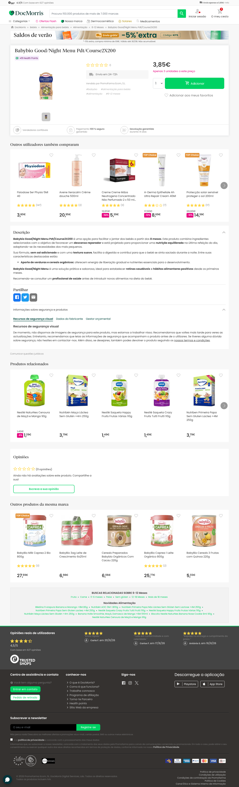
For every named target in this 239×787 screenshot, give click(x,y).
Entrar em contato (25, 689)
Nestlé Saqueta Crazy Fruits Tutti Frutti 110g (121, 610)
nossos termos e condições (192, 340)
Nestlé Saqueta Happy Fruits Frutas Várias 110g (175, 610)
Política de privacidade (213, 772)
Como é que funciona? (84, 687)
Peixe (109, 597)
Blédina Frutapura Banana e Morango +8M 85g (61, 607)
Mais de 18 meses (158, 597)
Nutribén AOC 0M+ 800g (104, 607)
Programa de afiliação (84, 695)
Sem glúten (121, 597)
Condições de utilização (212, 775)
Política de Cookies (215, 781)
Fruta (74, 597)
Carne (83, 597)
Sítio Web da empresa (83, 707)
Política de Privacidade (166, 747)
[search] (182, 13)
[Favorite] (51, 155)
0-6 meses (97, 597)
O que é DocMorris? (82, 682)
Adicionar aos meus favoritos (191, 95)
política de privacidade (31, 740)
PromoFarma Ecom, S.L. (112, 83)
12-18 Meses (138, 597)
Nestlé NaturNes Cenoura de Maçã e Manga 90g (119, 617)
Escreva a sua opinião (44, 489)
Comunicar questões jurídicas (27, 353)
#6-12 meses (113, 93)
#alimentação (94, 93)
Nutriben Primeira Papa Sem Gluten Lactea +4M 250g (65, 610)
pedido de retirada (25, 697)
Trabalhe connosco (82, 691)
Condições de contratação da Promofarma (201, 778)
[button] (197, 13)
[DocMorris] (26, 13)
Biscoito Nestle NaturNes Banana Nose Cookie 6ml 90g (181, 614)
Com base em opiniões (25, 650)
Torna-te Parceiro (80, 699)
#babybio (91, 89)
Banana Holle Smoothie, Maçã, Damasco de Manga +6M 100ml (113, 614)
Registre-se (88, 727)
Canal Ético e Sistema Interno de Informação (201, 784)
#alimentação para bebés (115, 89)
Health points (78, 703)
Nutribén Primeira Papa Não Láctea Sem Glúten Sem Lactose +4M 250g (161, 607)
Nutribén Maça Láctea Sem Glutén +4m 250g (49, 614)
